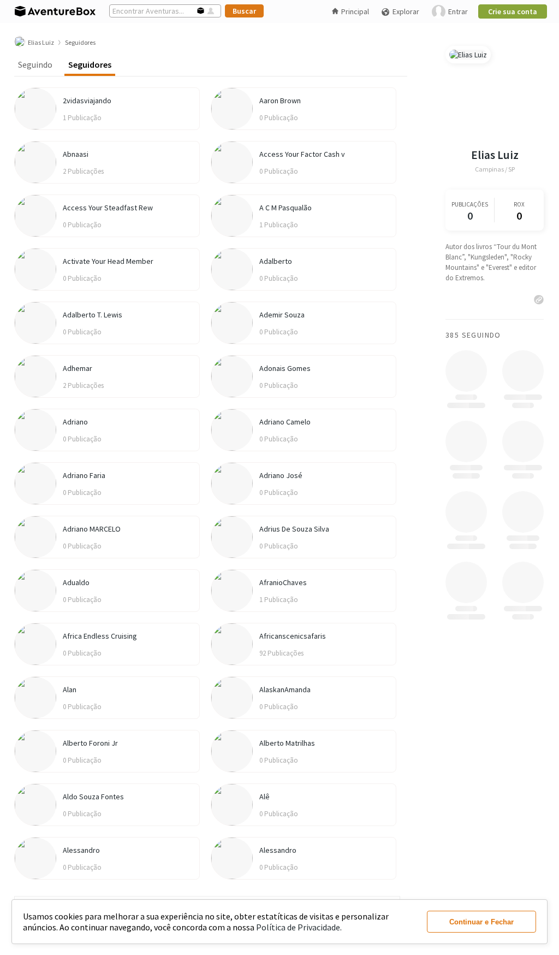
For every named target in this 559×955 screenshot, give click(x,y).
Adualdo (76, 582)
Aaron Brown (280, 100)
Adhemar (77, 368)
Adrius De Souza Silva (294, 529)
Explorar (406, 11)
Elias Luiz (495, 155)
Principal (355, 11)
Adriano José (280, 475)
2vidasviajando (87, 100)
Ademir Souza (282, 315)
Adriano (75, 422)
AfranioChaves (283, 582)
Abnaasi (75, 154)
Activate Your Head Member (108, 261)
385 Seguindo (473, 335)
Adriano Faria (84, 475)
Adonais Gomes (285, 368)
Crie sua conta (512, 11)
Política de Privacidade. (299, 927)
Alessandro (81, 850)
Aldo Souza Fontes (93, 796)
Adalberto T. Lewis (92, 315)
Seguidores (89, 64)
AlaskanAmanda (285, 689)
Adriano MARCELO (92, 529)
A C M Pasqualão (285, 208)
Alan (69, 689)
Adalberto (275, 261)
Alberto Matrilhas (287, 743)
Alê (264, 796)
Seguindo (35, 64)
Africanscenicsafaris (292, 636)
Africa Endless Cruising (100, 636)
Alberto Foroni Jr (90, 743)
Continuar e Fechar (481, 922)
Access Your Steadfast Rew (108, 208)
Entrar (458, 11)
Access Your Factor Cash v (302, 154)
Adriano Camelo (285, 422)
